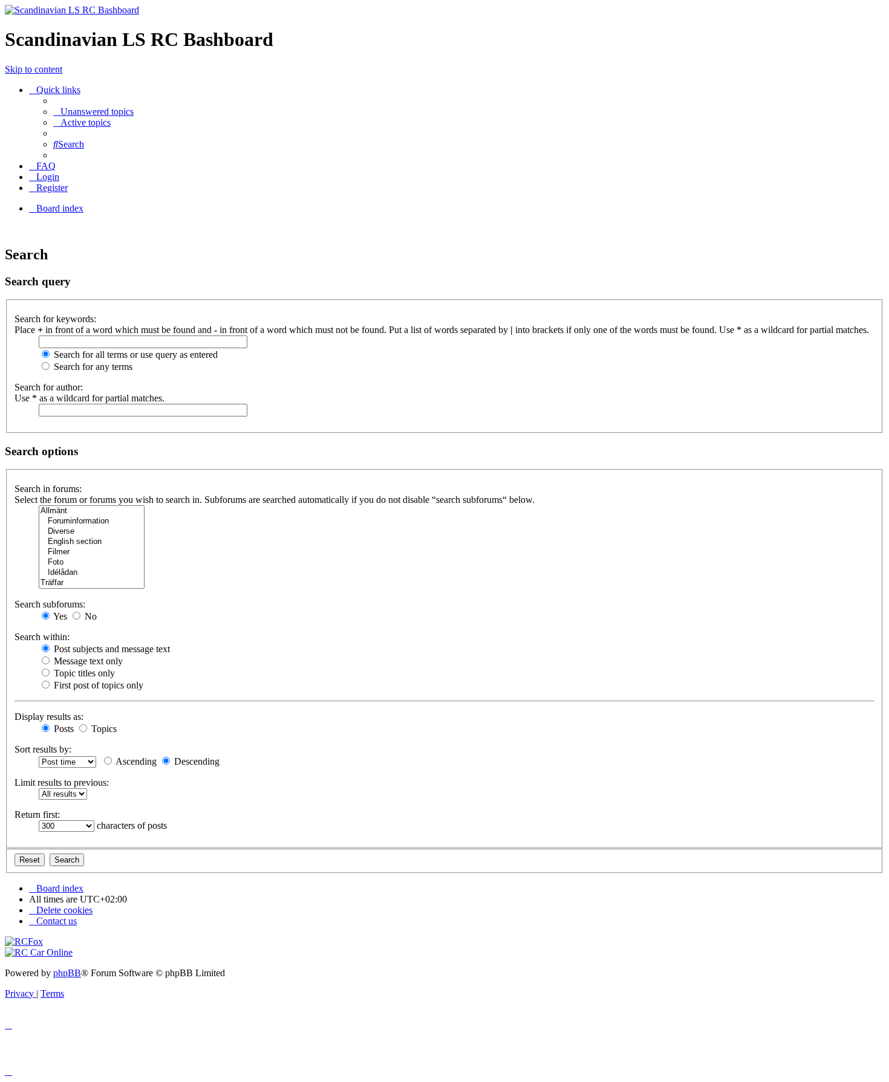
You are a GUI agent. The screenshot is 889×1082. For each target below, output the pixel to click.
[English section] (91, 542)
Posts (62, 729)
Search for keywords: (55, 319)
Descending (196, 761)
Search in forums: (48, 489)
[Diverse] (91, 531)
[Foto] (91, 562)
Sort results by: (43, 749)
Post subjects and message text (110, 649)
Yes (59, 616)
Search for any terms (91, 366)
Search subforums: (50, 604)
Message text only (87, 661)
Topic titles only (83, 673)
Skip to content (33, 69)
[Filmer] (91, 552)
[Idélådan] (91, 573)
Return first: (37, 814)
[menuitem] (93, 111)
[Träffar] (91, 583)
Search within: (42, 637)
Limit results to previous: (62, 782)
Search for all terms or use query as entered (134, 354)
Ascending (135, 761)
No (89, 616)
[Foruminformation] (91, 521)
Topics (103, 729)
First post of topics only (97, 685)
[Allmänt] (91, 511)
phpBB (67, 973)
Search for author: (49, 387)
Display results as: (49, 716)
